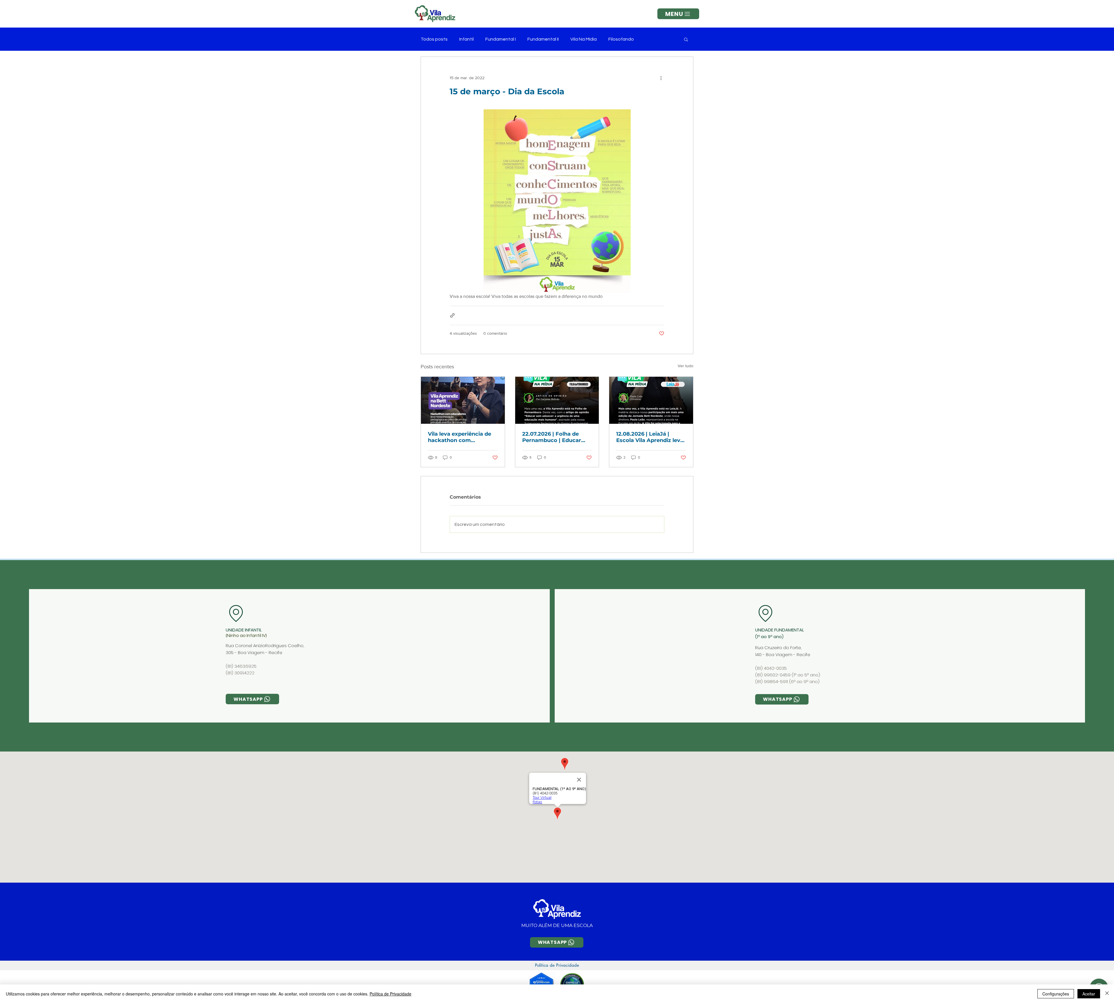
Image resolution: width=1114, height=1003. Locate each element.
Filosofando (621, 39)
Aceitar (1088, 994)
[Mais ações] (660, 77)
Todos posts (434, 39)
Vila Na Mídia (583, 39)
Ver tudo (685, 365)
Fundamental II (543, 39)
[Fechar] (1107, 993)
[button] (678, 13)
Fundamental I (500, 39)
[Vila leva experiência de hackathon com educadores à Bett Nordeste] (463, 400)
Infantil (466, 39)
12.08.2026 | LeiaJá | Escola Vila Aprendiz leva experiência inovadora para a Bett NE (649, 437)
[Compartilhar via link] (452, 315)
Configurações (1055, 994)
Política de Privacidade (390, 994)
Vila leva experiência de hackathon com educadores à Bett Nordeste (459, 437)
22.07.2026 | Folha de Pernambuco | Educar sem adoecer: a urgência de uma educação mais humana (555, 437)
